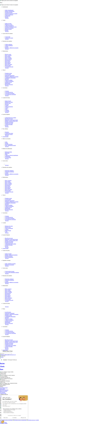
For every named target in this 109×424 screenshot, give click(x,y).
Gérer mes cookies (3, 423)
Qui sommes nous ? (4, 387)
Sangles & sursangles (9, 28)
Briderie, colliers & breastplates (11, 254)
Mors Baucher (8, 60)
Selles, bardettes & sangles (10, 263)
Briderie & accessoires (9, 264)
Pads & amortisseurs (9, 14)
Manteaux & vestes (9, 102)
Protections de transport (9, 75)
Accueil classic (5, 248)
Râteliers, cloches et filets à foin (11, 121)
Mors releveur (8, 62)
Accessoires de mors (9, 66)
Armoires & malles (9, 124)
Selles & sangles (8, 253)
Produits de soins (8, 73)
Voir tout (7, 18)
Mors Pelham (7, 63)
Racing (4, 351)
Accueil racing (5, 136)
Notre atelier (2, 388)
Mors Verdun (7, 56)
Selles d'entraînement (9, 10)
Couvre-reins (7, 36)
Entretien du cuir (8, 82)
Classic (8, 351)
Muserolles (7, 153)
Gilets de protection (9, 106)
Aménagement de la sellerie (10, 117)
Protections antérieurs (9, 170)
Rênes (6, 154)
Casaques (7, 110)
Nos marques (2, 392)
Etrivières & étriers (8, 12)
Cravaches (7, 111)
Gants (6, 108)
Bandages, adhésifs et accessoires (11, 174)
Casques (6, 107)
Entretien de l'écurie (9, 123)
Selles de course (8, 23)
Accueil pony (5, 350)
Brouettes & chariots (9, 122)
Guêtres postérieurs (9, 45)
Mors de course (8, 54)
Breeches (7, 104)
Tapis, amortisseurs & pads (10, 145)
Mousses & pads (8, 29)
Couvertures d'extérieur (9, 93)
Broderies (7, 132)
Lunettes (6, 105)
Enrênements (7, 15)
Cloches (6, 46)
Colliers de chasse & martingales (11, 155)
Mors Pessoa (7, 61)
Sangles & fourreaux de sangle (11, 13)
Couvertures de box (9, 92)
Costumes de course (9, 37)
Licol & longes (8, 74)
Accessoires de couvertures (10, 94)
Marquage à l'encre (9, 134)
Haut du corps (8, 103)
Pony (11, 351)
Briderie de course (8, 24)
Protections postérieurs (9, 171)
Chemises (7, 91)
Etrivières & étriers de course (11, 26)
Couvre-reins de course (9, 271)
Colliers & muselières (9, 81)
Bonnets (6, 16)
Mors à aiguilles (8, 57)
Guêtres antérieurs (8, 44)
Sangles (6, 143)
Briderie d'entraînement (9, 11)
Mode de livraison (3, 391)
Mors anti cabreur (8, 64)
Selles (6, 142)
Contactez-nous (3, 393)
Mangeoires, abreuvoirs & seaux (11, 119)
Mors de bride (8, 65)
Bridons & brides (8, 151)
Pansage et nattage (8, 80)
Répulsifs (7, 78)
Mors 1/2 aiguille (8, 58)
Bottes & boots (8, 101)
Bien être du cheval (9, 84)
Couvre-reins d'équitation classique (12, 272)
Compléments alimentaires (10, 77)
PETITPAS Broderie (4, 390)
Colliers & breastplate (9, 25)
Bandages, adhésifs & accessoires (11, 47)
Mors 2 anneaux (8, 55)
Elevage (6, 125)
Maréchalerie (7, 83)
